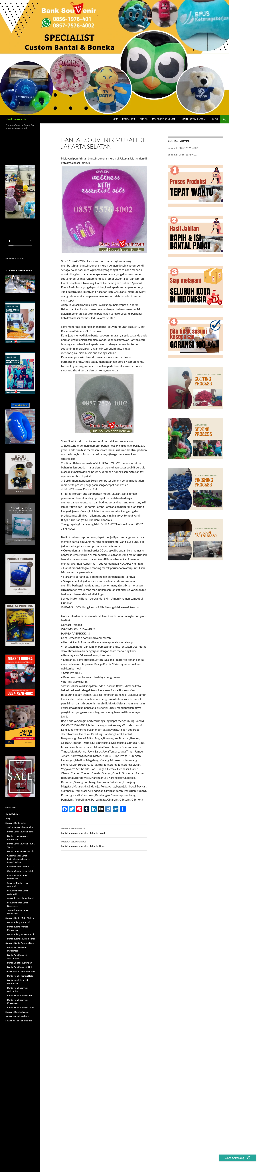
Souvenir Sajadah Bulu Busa (18, 1020)
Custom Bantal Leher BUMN (20, 866)
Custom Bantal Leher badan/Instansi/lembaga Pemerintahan (18, 859)
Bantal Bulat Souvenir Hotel (20, 967)
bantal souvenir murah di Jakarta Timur (83, 844)
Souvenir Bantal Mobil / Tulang (19, 918)
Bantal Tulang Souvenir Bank (20, 934)
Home (115, 119)
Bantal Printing (12, 814)
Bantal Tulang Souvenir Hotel (21, 938)
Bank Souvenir (16, 119)
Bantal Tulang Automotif (18, 922)
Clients (143, 119)
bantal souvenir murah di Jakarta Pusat (83, 830)
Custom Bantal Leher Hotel (20, 871)
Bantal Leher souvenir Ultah (20, 851)
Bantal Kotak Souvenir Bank (20, 995)
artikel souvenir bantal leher (20, 827)
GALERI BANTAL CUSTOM (193, 119)
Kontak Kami (128, 119)
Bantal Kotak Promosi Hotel (20, 975)
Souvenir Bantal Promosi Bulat (19, 943)
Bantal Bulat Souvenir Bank (20, 962)
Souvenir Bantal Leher (15, 823)
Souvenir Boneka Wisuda (17, 1016)
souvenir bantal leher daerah (20, 898)
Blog (215, 119)
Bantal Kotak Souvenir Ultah (20, 1007)
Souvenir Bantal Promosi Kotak (20, 971)
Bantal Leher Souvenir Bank (20, 831)
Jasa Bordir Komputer (163, 119)
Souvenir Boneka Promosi (17, 1012)
